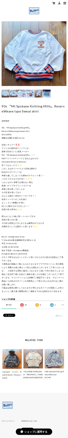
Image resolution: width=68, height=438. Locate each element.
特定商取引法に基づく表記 (29, 421)
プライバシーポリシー (8, 421)
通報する (58, 316)
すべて (9, 305)
